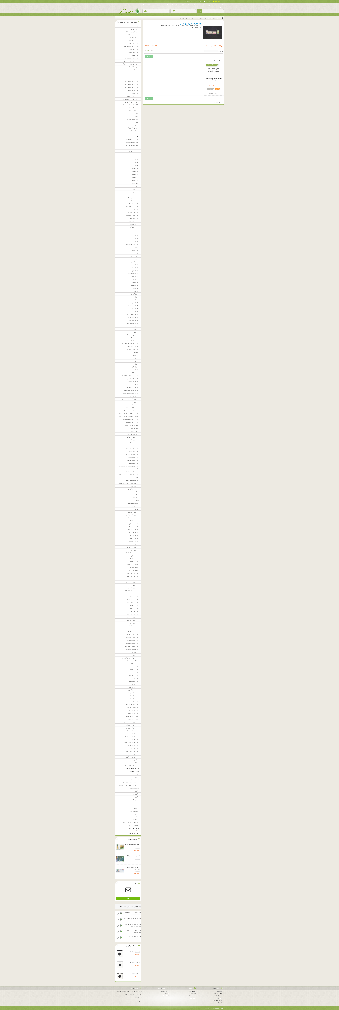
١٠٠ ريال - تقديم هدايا (132, 582)
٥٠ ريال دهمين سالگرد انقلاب (130, 411)
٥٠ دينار (136, 352)
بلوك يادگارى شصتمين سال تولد (130, 105)
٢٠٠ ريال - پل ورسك (132, 614)
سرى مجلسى (135, 73)
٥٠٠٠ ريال (135, 702)
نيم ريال (136, 233)
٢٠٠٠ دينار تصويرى (133, 221)
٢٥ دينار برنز (135, 253)
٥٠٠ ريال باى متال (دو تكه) (131, 437)
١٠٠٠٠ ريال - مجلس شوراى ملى (130, 658)
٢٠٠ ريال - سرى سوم (132, 602)
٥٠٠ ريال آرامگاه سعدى (132, 443)
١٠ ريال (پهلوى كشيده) (132, 314)
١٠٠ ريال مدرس (134, 667)
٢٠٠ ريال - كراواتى (133, 611)
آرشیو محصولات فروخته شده (132, 828)
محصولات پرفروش (131, 945)
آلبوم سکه (135, 797)
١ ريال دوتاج (135, 271)
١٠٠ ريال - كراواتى (133, 588)
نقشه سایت (192, 998)
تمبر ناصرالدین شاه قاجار (132, 29)
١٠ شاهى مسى (134, 192)
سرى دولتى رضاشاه (133, 108)
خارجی (136, 777)
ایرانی (136, 774)
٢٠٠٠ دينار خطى (134, 218)
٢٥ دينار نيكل (134, 177)
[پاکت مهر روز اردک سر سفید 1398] (119, 870)
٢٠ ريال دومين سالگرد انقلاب (131, 390)
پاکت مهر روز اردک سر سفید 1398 (133, 867)
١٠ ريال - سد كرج (133, 524)
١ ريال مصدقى (134, 268)
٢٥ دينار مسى (134, 180)
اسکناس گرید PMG (133, 754)
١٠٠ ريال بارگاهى (133, 664)
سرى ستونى (135, 93)
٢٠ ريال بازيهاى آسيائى (132, 338)
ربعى (137, 195)
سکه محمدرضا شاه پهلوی (132, 244)
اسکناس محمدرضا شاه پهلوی (131, 506)
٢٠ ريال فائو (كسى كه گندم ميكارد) (129, 341)
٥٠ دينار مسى (134, 256)
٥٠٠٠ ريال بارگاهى (133, 696)
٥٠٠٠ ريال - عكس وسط (132, 649)
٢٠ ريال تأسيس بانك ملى (132, 347)
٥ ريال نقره (135, 297)
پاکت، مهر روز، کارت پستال (177, 5)
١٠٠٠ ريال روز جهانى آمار (132, 454)
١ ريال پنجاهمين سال (133, 274)
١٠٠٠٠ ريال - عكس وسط (131, 655)
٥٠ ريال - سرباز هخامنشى (131, 553)
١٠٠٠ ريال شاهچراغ (133, 463)
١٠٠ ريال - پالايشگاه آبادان (131, 591)
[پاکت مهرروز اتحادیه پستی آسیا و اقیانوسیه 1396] (119, 847)
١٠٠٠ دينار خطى (134, 209)
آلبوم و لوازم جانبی (139, 5)
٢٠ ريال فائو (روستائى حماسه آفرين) (129, 344)
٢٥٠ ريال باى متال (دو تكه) (131, 425)
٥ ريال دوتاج (135, 303)
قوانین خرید (129, 5)
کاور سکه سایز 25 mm (135, 951)
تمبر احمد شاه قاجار (133, 38)
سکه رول (135, 495)
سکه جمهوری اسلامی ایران (131, 349)
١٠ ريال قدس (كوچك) (132, 381)
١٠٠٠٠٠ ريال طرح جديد (132, 751)
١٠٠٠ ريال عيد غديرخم (132, 449)
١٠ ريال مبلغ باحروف (133, 317)
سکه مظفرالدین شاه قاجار (132, 142)
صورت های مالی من (218, 995)
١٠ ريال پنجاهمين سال (132, 323)
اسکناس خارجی (134, 763)
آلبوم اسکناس (134, 800)
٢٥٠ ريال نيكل (134, 428)
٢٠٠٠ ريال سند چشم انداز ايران (130, 472)
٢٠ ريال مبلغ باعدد (133, 332)
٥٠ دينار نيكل (134, 183)
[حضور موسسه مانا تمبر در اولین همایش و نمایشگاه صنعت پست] (119, 914)
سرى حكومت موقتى (133, 44)
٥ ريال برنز (135, 370)
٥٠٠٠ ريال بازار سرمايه (132, 489)
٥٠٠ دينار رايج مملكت (132, 198)
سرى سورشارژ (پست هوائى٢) (130, 64)
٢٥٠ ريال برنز (134, 431)
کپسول (136, 814)
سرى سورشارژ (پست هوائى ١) (130, 61)
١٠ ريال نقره (135, 312)
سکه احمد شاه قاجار (133, 148)
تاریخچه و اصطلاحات (207, 5)
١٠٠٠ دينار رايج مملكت (132, 207)
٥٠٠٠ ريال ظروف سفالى (132, 707)
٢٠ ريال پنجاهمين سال (132, 335)
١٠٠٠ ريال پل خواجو (133, 457)
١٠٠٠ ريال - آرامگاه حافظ (131, 646)
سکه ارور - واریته (133, 492)
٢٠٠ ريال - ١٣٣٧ (133, 608)
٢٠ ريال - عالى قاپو (133, 532)
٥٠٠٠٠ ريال (135, 740)
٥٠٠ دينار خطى (134, 201)
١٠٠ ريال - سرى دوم (132, 576)
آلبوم (136, 791)
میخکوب (136, 817)
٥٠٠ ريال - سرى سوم (132, 623)
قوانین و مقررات (164, 991)
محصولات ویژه (192, 991)
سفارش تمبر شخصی (134, 833)
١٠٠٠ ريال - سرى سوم (132, 638)
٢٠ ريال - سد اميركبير (132, 547)
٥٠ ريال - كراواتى (133, 562)
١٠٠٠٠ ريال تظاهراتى (132, 713)
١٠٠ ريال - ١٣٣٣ (133, 585)
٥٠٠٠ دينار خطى (134, 227)
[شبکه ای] (148, 51)
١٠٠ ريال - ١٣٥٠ (133, 594)
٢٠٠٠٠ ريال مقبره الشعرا (131, 737)
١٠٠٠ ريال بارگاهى (133, 681)
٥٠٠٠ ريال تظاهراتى (133, 699)
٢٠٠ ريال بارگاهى (133, 670)
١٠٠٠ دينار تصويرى (133, 212)
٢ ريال (136, 239)
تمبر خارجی (135, 134)
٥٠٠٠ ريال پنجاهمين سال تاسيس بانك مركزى (129, 476)
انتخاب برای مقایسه (213, 93)
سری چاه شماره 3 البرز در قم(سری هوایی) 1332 (214, 79)
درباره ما (122, 5)
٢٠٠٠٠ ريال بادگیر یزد (132, 734)
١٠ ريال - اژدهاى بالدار (132, 515)
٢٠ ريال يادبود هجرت (132, 387)
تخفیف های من (219, 1002)
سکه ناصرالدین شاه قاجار (132, 139)
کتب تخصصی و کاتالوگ (152, 5)
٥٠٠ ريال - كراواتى (133, 626)
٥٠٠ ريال (135, 678)
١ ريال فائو (135, 279)
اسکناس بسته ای (134, 760)
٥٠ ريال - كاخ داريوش (132, 556)
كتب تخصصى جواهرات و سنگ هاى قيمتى (128, 786)
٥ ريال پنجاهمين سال (133, 306)
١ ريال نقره (135, 265)
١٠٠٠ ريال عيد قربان (132, 452)
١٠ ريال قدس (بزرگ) (132, 379)
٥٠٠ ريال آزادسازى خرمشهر (131, 446)
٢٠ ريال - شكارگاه (133, 544)
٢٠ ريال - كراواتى (133, 541)
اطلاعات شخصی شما (217, 1000)
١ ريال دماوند (134, 361)
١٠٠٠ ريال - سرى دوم (132, 635)
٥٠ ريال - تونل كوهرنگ (132, 565)
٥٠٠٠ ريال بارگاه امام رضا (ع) (131, 486)
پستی (136, 116)
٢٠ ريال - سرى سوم (133, 529)
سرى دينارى (135, 76)
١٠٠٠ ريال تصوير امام (132, 687)
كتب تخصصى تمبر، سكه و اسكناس (129, 783)
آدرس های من (219, 998)
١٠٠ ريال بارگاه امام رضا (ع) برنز (130, 422)
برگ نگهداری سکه (133, 820)
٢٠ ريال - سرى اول (133, 527)
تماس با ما (219, 8)
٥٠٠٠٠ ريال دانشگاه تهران (131, 743)
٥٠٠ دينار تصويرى (133, 204)
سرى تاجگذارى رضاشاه (132, 67)
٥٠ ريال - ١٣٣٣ (134, 559)
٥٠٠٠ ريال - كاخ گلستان (132, 652)
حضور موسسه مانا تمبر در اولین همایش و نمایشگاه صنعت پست (197, 1)
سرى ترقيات (135, 79)
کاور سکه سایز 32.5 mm (135, 962)
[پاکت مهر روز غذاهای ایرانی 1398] (119, 858)
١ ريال (136, 236)
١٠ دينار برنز (135, 174)
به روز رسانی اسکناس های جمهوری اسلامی (132, 918)
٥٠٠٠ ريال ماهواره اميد (132, 705)
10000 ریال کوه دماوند (132, 716)
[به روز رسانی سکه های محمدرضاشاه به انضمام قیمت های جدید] (119, 926)
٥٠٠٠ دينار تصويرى (133, 230)
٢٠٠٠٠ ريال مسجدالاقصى (131, 731)
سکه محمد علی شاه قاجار (132, 145)
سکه (194, 5)
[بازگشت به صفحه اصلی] (222, 18)
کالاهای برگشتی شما (218, 993)
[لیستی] (145, 51)
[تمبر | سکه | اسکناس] (128, 11)
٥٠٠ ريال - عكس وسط (132, 629)
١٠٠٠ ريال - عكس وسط (132, 643)
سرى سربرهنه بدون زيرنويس (130, 99)
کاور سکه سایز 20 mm (135, 973)
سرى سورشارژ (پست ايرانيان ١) (130, 82)
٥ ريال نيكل (135, 367)
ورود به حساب (165, 11)
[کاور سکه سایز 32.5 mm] (119, 965)
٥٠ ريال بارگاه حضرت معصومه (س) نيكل (128, 414)
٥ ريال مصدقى (134, 300)
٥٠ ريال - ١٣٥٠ (134, 567)
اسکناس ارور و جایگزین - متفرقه (130, 757)
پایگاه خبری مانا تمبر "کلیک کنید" (130, 906)
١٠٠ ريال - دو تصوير (132, 597)
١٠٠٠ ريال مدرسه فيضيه (131, 684)
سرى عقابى (135, 70)
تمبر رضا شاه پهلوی (133, 41)
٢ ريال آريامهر (134, 294)
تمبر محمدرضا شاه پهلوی (132, 111)
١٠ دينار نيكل (134, 169)
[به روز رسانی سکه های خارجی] (119, 938)
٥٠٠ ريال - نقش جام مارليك (131, 632)
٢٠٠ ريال (135, 672)
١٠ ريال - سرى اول (133, 512)
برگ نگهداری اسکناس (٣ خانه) (130, 822)
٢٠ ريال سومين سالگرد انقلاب (130, 393)
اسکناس (189, 5)
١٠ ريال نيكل (134, 373)
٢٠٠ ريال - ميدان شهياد (132, 617)
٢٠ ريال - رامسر (134, 538)
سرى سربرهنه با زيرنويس (131, 96)
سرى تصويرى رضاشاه (133, 52)
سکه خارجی (135, 498)
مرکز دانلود (136, 831)
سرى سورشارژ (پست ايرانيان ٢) (130, 84)
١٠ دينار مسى (134, 171)
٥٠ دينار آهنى (134, 262)
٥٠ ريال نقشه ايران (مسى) (131, 405)
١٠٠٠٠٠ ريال (134, 748)
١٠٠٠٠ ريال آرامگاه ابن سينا (131, 722)
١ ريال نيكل (135, 355)
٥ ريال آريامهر (134, 309)
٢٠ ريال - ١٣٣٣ (134, 535)
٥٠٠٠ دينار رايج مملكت (132, 224)
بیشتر (200, 29)
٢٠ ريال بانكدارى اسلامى (132, 396)
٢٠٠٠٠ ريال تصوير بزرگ (131, 725)
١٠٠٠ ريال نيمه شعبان (132, 460)
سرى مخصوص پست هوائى (131, 58)
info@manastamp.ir (134, 1001)
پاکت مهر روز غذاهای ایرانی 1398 (133, 856)
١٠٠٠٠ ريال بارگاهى (133, 710)
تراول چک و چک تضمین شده (131, 766)
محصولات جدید (132, 839)
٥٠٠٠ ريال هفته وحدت (132, 480)
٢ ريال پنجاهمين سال (133, 291)
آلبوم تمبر (135, 794)
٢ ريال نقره (135, 282)
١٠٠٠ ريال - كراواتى (132, 640)
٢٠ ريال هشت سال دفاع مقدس (130, 399)
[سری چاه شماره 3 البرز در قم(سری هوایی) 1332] (213, 70)
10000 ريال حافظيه (133, 719)
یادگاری (136, 114)
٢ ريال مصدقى (134, 285)
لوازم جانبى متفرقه (133, 825)
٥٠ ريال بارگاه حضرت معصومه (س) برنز (128, 417)
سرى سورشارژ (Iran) (132, 90)
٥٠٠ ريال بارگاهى (133, 675)
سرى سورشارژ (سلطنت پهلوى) (130, 46)
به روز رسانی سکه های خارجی (135, 936)
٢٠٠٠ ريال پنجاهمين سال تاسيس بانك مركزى (129, 467)
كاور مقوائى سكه (134, 811)
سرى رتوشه (135, 55)
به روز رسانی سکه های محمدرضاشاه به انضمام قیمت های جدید (133, 925)
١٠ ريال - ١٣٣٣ (134, 521)
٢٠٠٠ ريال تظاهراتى (133, 690)
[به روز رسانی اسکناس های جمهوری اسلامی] (119, 920)
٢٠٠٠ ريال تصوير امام (132, 693)
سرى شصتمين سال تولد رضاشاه (130, 102)
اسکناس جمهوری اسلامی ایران (130, 661)
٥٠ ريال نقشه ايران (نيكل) (131, 408)
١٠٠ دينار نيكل (134, 189)
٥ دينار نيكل (135, 160)
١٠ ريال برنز (135, 384)
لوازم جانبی (135, 803)
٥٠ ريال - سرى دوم (133, 550)
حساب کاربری (216, 988)
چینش (221, 51)
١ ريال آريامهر (134, 276)
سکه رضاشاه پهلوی (133, 151)
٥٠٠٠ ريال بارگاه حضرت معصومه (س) (128, 483)
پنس (137, 805)
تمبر (199, 5)
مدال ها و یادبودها (164, 5)
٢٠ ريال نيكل (134, 402)
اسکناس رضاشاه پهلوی (132, 503)
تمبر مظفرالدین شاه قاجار (132, 32)
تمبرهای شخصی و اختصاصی (131, 128)
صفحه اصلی (218, 5)
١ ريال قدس (135, 358)
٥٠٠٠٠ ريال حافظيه (133, 745)
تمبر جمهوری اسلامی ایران (131, 119)
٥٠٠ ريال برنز (134, 440)
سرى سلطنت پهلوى (133, 49)
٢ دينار (136, 157)
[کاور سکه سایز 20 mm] (119, 976)
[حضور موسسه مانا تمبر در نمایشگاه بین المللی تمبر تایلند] (119, 932)
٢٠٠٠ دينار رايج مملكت (132, 215)
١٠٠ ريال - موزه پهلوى (132, 600)
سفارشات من (219, 991)
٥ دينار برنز (135, 166)
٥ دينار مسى (135, 163)
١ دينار (136, 154)
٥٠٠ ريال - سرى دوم (132, 620)
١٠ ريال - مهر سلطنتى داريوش (130, 518)
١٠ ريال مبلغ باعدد (133, 320)
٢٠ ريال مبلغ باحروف (133, 329)
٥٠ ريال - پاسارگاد (133, 570)
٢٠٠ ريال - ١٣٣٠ (133, 605)
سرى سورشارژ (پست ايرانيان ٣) (130, 87)
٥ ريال (136, 242)
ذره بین (136, 808)
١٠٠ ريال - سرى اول (132, 573)
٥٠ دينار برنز (135, 186)
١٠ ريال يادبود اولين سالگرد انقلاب (129, 376)
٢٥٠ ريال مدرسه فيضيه (132, 434)
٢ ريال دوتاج (135, 288)
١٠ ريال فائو (135, 326)
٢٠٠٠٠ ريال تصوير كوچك (131, 728)
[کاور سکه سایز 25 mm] (119, 953)
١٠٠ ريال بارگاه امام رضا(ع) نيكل (130, 419)
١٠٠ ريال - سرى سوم (132, 579)
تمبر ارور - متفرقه (133, 131)
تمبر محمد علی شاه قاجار (132, 35)
